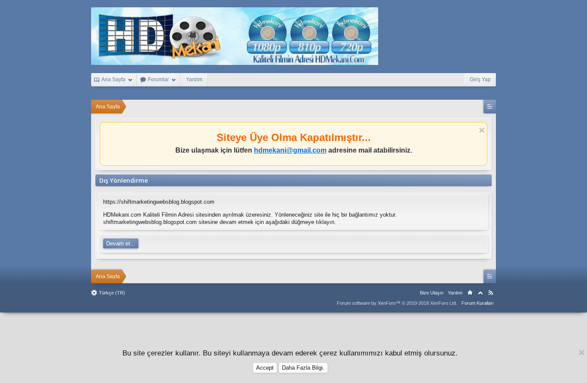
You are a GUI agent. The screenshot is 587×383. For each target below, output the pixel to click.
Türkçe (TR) (112, 292)
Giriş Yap (480, 80)
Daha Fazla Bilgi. (303, 368)
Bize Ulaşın (431, 292)
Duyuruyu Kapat (482, 130)
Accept (265, 368)
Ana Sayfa (470, 293)
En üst (480, 293)
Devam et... (120, 243)
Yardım (194, 80)
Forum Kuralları (478, 303)
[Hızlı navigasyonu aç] (489, 106)
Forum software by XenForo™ (397, 303)
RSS (491, 293)
